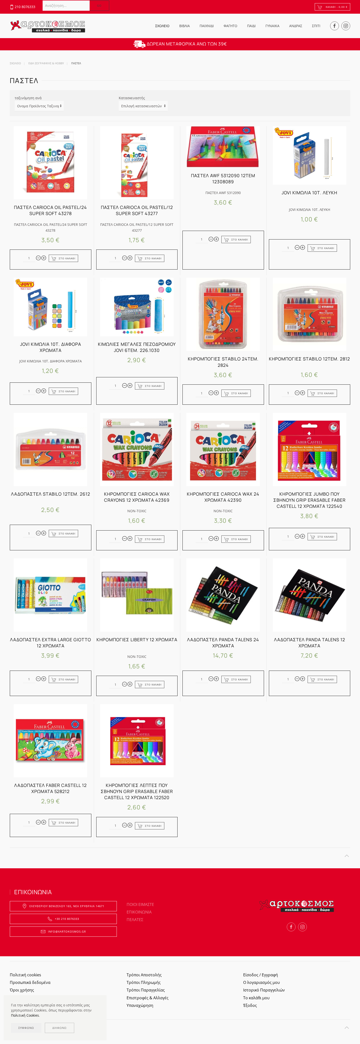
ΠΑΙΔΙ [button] (251, 25)
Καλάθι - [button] (336, 7)
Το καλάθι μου (256, 997)
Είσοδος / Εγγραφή (260, 975)
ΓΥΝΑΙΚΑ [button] (272, 25)
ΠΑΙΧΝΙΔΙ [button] (207, 25)
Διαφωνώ (59, 1028)
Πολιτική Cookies (25, 1015)
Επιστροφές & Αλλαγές (147, 997)
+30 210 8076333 (67, 919)
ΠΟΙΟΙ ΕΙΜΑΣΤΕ (140, 904)
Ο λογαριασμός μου (261, 982)
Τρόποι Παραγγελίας (146, 990)
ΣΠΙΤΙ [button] (316, 25)
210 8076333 (25, 6)
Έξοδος (250, 1005)
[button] (346, 855)
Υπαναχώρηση (140, 1005)
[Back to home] (48, 26)
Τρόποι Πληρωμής (144, 982)
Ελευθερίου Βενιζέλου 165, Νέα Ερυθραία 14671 (66, 906)
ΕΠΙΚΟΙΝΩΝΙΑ (139, 912)
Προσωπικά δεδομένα (30, 982)
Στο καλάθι (67, 258)
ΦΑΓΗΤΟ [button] (230, 25)
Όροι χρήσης (22, 990)
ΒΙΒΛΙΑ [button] (184, 25)
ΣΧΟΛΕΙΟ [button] (162, 25)
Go (99, 5)
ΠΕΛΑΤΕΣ (135, 919)
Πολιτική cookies (25, 975)
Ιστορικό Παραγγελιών (264, 990)
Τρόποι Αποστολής (144, 975)
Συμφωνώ (26, 1028)
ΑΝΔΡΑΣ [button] (295, 25)
